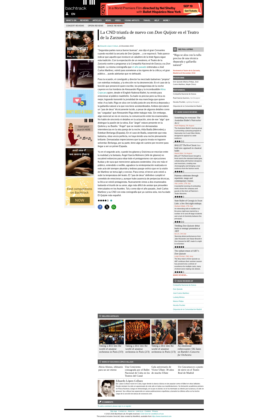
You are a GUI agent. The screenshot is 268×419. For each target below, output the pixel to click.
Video (118, 20)
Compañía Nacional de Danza (184, 285)
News (108, 20)
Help (156, 20)
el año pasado (139, 67)
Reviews (84, 20)
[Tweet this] (107, 207)
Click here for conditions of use (152, 414)
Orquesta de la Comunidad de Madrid (187, 309)
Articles (97, 20)
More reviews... (180, 275)
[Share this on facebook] (100, 207)
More (166, 20)
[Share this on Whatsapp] (113, 207)
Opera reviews (95, 26)
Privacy (155, 411)
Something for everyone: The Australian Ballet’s (187, 120)
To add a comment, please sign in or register (114, 406)
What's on (71, 20)
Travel (146, 20)
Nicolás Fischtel (179, 305)
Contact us (122, 411)
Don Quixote (178, 289)
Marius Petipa (178, 301)
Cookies (148, 411)
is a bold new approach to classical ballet (187, 148)
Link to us (139, 411)
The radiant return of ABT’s (186, 252)
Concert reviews (75, 26)
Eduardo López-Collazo (109, 46)
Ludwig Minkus (179, 297)
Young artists (132, 20)
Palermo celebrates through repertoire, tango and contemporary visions (186, 178)
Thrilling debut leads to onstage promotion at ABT (187, 228)
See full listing (185, 49)
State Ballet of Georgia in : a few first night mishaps (188, 201)
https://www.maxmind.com (161, 416)
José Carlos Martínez (181, 293)
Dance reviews (115, 26)
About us (131, 411)
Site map (113, 411)
